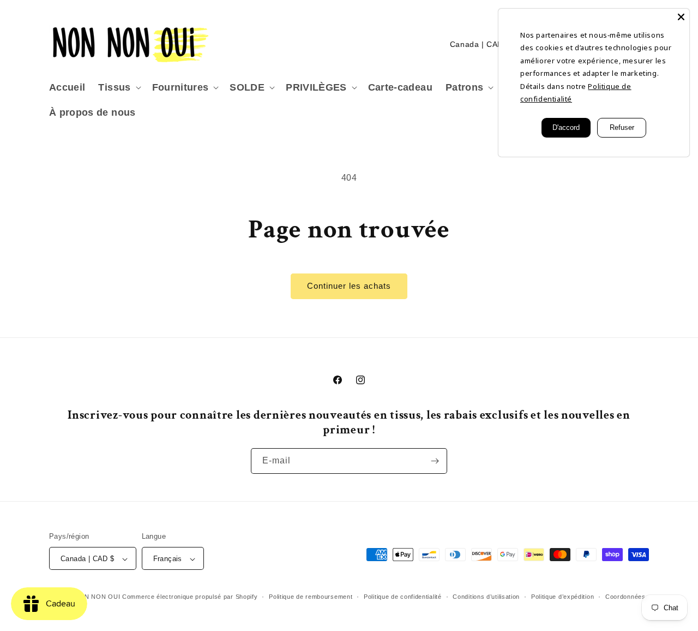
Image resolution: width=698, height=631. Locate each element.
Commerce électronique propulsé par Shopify (189, 597)
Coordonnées (625, 596)
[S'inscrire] (435, 461)
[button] (118, 87)
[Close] (681, 16)
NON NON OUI (98, 597)
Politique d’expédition (562, 596)
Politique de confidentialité (403, 596)
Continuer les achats (349, 285)
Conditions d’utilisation (486, 596)
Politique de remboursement (310, 596)
